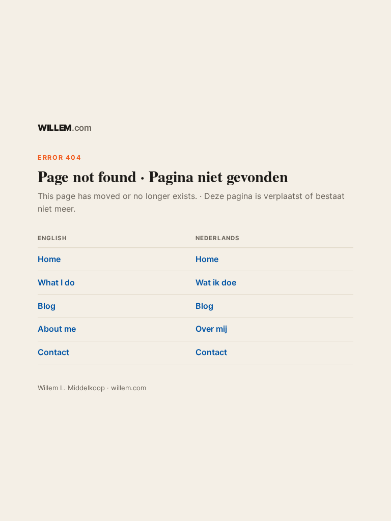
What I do (56, 282)
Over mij (211, 329)
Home (49, 259)
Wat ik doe (216, 282)
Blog (46, 306)
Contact (53, 352)
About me (57, 329)
